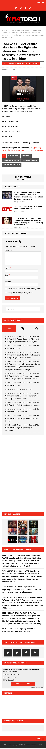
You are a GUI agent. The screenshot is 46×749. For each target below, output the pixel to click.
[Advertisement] (20, 473)
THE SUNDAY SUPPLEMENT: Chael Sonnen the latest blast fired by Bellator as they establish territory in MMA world (28, 221)
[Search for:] (23, 309)
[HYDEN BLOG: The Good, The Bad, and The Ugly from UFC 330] (22, 524)
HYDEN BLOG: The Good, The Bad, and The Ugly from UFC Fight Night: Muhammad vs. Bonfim (22, 418)
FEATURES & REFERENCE (20, 30)
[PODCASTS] (30, 8)
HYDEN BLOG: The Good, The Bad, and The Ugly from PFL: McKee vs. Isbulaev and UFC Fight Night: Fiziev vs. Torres (22, 396)
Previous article (23, 177)
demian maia (13, 156)
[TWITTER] (16, 8)
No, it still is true (10, 677)
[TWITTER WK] (21, 8)
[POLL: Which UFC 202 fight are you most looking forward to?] (7, 211)
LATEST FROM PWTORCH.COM (18, 549)
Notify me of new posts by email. (20, 292)
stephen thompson (12, 165)
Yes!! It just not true (12, 674)
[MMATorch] (23, 18)
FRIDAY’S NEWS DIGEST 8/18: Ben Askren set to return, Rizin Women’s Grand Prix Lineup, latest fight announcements (28, 195)
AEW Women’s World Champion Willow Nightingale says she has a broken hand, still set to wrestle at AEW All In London (21, 589)
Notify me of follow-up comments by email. (24, 289)
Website (8, 282)
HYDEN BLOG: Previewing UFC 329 (18, 389)
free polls (40, 687)
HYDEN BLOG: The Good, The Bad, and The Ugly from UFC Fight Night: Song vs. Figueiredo (22, 427)
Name (7, 268)
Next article (23, 180)
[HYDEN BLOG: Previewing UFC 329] (12, 539)
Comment (8, 250)
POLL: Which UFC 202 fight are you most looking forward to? (28, 207)
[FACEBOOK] (25, 8)
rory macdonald (30, 160)
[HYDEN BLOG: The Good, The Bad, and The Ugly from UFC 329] (33, 531)
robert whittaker (11, 160)
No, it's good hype (11, 680)
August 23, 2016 (10, 69)
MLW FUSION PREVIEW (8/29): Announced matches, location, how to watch (19, 630)
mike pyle (26, 156)
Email (7, 275)
